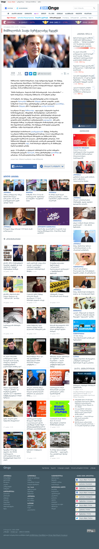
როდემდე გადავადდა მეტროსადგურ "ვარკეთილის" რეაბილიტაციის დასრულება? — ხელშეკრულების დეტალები (59, 258)
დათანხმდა (60, 104)
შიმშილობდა (29, 110)
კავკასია (5, 484)
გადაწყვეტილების (37, 131)
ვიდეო (43, 13)
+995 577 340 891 (24, 532)
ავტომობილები (55, 493)
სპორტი (30, 503)
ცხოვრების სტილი (58, 487)
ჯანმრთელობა (57, 476)
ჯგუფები (10, 8)
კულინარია (54, 495)
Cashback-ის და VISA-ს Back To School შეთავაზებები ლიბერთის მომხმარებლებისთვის (59, 414)
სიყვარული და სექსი (57, 504)
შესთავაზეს (22, 101)
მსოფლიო (6, 482)
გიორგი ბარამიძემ (47, 106)
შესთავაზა (30, 153)
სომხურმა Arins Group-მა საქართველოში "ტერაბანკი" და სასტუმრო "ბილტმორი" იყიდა (37, 191)
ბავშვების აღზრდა (56, 482)
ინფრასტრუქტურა (8, 506)
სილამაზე (54, 489)
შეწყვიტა (38, 101)
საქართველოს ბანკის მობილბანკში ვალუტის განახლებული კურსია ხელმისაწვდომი (59, 383)
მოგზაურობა (55, 491)
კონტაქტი (93, 468)
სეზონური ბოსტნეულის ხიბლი (36, 445)
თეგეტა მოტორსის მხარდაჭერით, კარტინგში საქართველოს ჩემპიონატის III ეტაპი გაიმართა (84, 353)
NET (36, 13)
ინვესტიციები (22, 8)
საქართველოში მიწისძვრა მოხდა (13, 320)
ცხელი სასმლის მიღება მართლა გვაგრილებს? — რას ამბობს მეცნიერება (84, 217)
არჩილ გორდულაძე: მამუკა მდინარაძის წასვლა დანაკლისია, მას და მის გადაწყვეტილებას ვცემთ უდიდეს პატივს (14, 192)
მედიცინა (54, 480)
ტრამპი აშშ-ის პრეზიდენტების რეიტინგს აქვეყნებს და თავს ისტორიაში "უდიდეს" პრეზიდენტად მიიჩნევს (13, 258)
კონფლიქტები (7, 486)
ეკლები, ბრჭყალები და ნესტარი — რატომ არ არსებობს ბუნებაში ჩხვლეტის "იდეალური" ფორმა (84, 307)
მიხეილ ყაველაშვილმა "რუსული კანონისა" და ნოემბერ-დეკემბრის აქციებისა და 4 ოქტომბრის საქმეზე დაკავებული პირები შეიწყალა (13, 383)
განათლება (6, 495)
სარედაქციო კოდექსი (63, 468)
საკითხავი (69, 13)
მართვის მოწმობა (31, 2)
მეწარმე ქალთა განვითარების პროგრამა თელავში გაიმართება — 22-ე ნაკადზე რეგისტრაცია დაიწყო (85, 423)
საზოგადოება (75, 17)
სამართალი (6, 504)
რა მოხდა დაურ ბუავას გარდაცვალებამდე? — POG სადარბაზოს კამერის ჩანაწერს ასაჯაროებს (60, 191)
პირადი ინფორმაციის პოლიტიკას (57, 535)
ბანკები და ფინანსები (33, 478)
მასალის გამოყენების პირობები (80, 468)
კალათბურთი (31, 510)
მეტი (90, 17)
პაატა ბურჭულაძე (37, 159)
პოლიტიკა (65, 17)
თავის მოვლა (55, 484)
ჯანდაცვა (6, 498)
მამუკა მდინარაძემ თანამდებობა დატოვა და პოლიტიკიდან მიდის (84, 285)
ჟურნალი (28, 13)
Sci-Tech (30, 487)
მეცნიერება (30, 493)
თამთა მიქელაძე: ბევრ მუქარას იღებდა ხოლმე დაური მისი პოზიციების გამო (36, 320)
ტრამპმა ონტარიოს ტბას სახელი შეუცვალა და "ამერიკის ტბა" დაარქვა (13, 289)
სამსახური (54, 502)
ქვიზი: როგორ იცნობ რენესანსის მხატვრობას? (13, 414)
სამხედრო (6, 488)
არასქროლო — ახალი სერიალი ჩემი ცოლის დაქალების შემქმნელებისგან (84, 418)
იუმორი (53, 500)
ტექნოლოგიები (31, 489)
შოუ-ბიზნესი (30, 500)
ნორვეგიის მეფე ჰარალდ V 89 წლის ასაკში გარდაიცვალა (20, 220)
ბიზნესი (29, 480)
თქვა (27, 143)
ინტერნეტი (30, 491)
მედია (5, 508)
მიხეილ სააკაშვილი (25, 159)
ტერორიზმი (6, 480)
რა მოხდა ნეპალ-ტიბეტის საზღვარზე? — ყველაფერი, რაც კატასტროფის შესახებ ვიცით (59, 445)
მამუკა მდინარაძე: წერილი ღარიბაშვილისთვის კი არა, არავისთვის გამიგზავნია (84, 240)
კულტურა (31, 496)
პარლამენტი (7, 478)
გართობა (54, 498)
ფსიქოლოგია (55, 478)
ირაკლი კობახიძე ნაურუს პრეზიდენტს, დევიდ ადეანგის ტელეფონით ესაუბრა (84, 194)
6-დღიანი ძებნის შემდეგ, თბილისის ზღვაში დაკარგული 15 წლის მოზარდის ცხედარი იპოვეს (36, 289)
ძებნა (39, 2)
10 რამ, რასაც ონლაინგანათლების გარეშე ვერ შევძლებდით (84, 330)
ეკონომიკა (83, 17)
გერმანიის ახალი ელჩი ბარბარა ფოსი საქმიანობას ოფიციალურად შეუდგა (84, 171)
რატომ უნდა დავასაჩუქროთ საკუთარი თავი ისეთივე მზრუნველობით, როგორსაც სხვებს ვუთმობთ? (54, 221)
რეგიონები (6, 502)
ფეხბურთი (30, 505)
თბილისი (6, 500)
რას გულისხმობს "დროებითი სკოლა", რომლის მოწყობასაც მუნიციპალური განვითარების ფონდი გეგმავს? (83, 411)
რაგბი (29, 507)
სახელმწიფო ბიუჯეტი (33, 482)
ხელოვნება (30, 498)
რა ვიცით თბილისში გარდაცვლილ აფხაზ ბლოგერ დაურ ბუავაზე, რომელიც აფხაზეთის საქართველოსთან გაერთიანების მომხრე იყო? (13, 352)
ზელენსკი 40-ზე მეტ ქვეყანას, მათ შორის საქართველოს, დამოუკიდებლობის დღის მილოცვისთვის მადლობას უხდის (13, 445)
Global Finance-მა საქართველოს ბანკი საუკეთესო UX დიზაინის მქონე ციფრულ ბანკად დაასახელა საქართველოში (84, 146)
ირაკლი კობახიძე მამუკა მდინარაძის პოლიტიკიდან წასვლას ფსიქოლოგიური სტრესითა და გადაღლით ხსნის (36, 383)
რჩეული (79, 13)
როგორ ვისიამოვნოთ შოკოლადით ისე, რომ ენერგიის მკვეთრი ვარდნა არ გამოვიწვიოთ (84, 263)
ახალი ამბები (11, 2)
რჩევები (53, 508)
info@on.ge (14, 532)
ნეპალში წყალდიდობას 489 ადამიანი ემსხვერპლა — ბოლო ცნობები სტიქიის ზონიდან (59, 320)
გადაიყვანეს (47, 120)
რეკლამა (88, 13)
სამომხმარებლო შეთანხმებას (37, 535)
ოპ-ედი (51, 13)
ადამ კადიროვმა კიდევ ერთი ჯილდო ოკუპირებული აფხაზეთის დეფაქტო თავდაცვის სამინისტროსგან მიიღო (36, 258)
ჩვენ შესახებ (45, 468)
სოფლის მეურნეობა (33, 484)
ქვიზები (60, 13)
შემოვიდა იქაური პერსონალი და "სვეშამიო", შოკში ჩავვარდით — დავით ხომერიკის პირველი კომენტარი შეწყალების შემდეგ (59, 352)
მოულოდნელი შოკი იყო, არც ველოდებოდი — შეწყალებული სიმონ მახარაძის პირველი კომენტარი (36, 352)
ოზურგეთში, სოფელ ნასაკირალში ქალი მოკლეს (59, 289)
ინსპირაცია (54, 506)
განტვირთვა (20, 2)
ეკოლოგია (6, 493)
